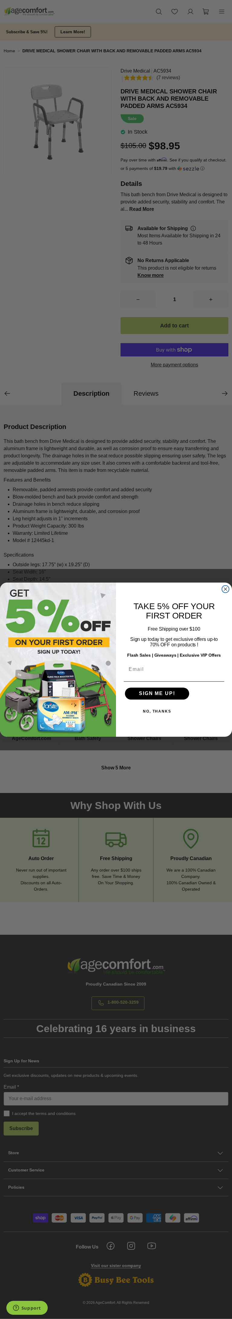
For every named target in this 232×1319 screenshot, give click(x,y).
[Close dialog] (225, 589)
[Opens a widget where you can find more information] (27, 1308)
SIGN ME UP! (157, 693)
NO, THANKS (157, 711)
